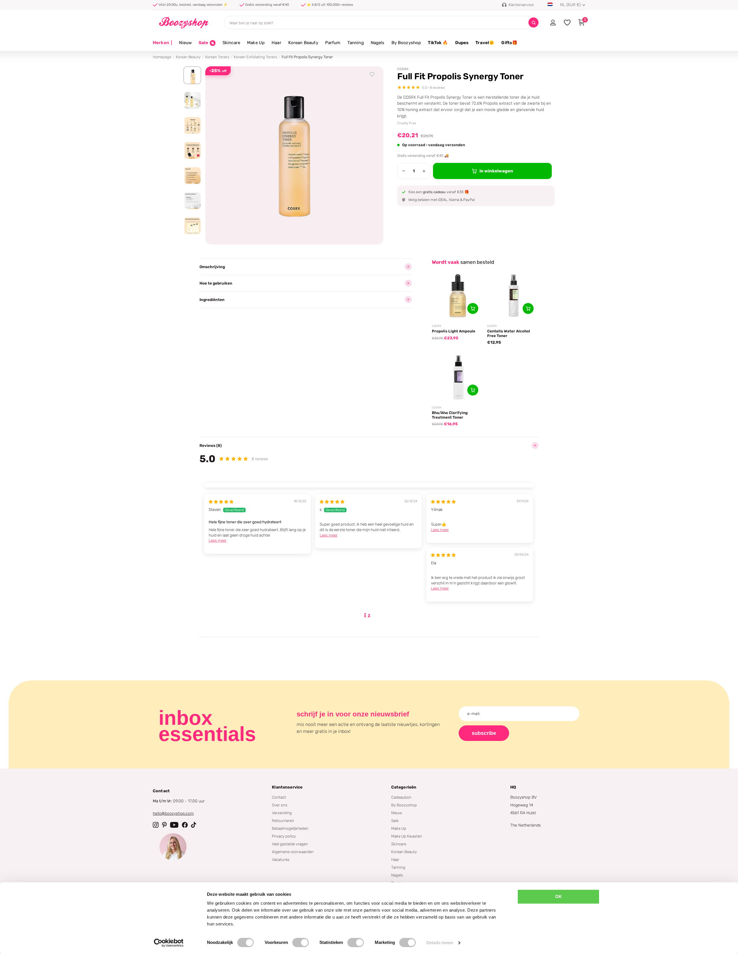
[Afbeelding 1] (192, 75)
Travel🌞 (484, 42)
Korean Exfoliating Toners (255, 57)
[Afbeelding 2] (192, 100)
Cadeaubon (401, 797)
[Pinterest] (164, 825)
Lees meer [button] (218, 540)
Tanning (355, 42)
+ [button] (424, 171)
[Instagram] (156, 825)
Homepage (162, 57)
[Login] (552, 22)
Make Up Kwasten (406, 836)
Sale (394, 820)
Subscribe (484, 733)
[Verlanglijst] (372, 75)
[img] (221, 501)
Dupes (462, 42)
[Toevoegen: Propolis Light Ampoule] (472, 308)
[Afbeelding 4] (192, 150)
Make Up (256, 42)
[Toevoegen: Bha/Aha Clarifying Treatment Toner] (472, 390)
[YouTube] (174, 825)
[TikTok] (193, 825)
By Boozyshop (406, 42)
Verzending (282, 812)
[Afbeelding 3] (192, 125)
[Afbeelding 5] (192, 176)
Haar (276, 42)
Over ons (279, 805)
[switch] (300, 942)
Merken (162, 42)
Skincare (231, 42)
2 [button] (369, 615)
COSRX (403, 69)
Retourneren (283, 820)
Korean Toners (217, 57)
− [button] (403, 171)
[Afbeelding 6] (192, 201)
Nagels (378, 42)
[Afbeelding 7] (192, 226)
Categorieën (404, 787)
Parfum (332, 42)
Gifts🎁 (509, 42)
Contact (279, 797)
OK (558, 896)
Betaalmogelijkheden (290, 828)
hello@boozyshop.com (173, 813)
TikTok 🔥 (438, 42)
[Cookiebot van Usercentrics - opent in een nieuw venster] (169, 942)
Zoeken (533, 23)
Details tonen (439, 942)
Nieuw (185, 42)
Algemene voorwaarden (293, 851)
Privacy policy (284, 836)
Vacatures (280, 859)
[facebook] (185, 825)
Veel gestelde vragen (290, 844)
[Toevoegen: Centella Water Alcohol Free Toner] (528, 308)
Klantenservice (287, 787)
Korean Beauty (303, 42)
